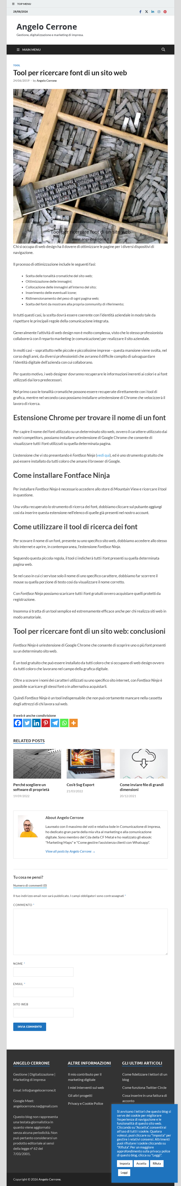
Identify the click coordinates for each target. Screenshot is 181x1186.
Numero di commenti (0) (30, 885)
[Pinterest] (165, 11)
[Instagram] (159, 11)
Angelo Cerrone (47, 26)
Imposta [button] (125, 1163)
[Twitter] (146, 11)
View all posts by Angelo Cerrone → (70, 851)
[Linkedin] (152, 11)
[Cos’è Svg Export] (91, 765)
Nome (19, 963)
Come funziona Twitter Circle (144, 1087)
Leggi (124, 1172)
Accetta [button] (141, 1163)
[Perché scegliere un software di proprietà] (37, 765)
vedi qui (103, 455)
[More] (73, 723)
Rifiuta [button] (157, 1163)
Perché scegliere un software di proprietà (31, 787)
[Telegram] (55, 723)
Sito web (20, 1004)
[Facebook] (140, 11)
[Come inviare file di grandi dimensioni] (144, 765)
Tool (16, 65)
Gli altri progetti (80, 1095)
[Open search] (163, 50)
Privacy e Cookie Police (85, 1103)
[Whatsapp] (64, 723)
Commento (23, 905)
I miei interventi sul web (86, 1087)
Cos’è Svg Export (80, 784)
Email (19, 984)
